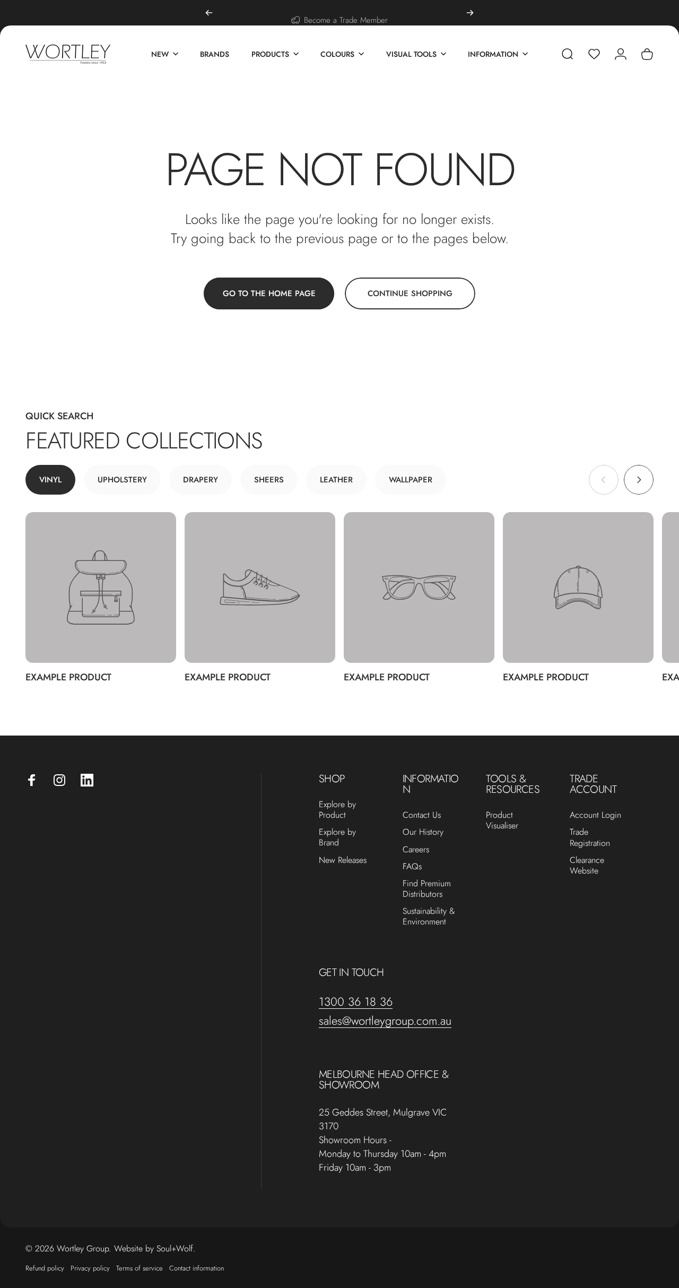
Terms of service (139, 1268)
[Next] (470, 12)
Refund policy (44, 1268)
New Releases (343, 860)
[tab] (50, 480)
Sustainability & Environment (429, 916)
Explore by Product (337, 809)
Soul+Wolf (174, 1248)
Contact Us (422, 815)
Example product (68, 677)
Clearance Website (587, 865)
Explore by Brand (337, 837)
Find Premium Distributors (427, 889)
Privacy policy (90, 1268)
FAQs (412, 866)
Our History (423, 832)
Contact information (196, 1268)
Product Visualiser (502, 820)
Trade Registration (590, 837)
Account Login (595, 815)
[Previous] (209, 12)
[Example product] (100, 587)
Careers (416, 849)
